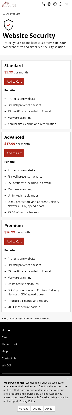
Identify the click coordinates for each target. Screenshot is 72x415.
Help (5, 351)
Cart (4, 337)
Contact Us (9, 358)
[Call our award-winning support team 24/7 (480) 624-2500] (55, 4)
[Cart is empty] (66, 4)
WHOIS (6, 365)
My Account (9, 344)
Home (6, 330)
